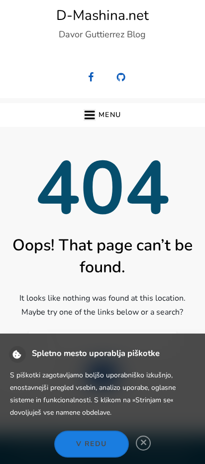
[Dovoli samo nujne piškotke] (143, 443)
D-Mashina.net (102, 15)
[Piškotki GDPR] (17, 354)
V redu (91, 444)
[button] (102, 115)
